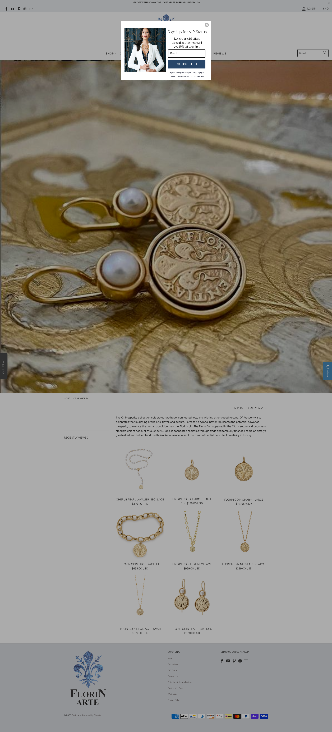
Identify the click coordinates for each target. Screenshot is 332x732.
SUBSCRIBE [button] (187, 64)
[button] (207, 25)
